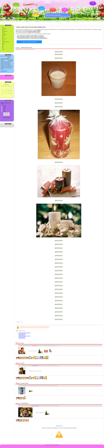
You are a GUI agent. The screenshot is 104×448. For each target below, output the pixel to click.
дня (6, 65)
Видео (3, 44)
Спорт (3, 37)
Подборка (6, 60)
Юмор (2, 64)
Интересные (3, 59)
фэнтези (2, 68)
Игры (3, 46)
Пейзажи (2, 60)
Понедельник (10, 60)
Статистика (42, 8)
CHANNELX (25, 403)
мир (10, 66)
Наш (10, 59)
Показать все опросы (7, 117)
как (12, 65)
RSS (93, 3)
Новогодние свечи (26, 47)
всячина (8, 64)
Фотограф (7, 62)
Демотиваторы (4, 57)
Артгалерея (4, 28)
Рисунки (5, 61)
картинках (2, 66)
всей (6, 64)
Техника (3, 32)
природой (2, 67)
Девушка (5, 56)
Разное (3, 40)
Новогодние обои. (22, 336)
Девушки (3, 43)
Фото (3, 26)
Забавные (9, 57)
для (5, 65)
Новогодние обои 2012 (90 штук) (25, 332)
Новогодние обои (22, 334)
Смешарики (10, 61)
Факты (2, 62)
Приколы (3, 35)
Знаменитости (4, 34)
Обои (3, 47)
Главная (53, 9)
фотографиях (9, 67)
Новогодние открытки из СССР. (24, 335)
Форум (36, 14)
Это (10, 63)
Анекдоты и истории (5, 41)
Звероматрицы (6, 58)
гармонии (2, 65)
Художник (7, 63)
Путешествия (4, 38)
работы (6, 67)
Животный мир (4, 31)
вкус (4, 64)
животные (9, 65)
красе (6, 66)
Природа (3, 29)
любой (8, 66)
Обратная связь (65, 10)
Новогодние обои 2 (22, 333)
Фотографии (3, 63)
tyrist (22, 363)
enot (19, 49)
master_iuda (24, 383)
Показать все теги (4, 71)
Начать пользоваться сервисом (29, 41)
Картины (6, 59)
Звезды (2, 58)
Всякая (2, 56)
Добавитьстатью (16, 5)
